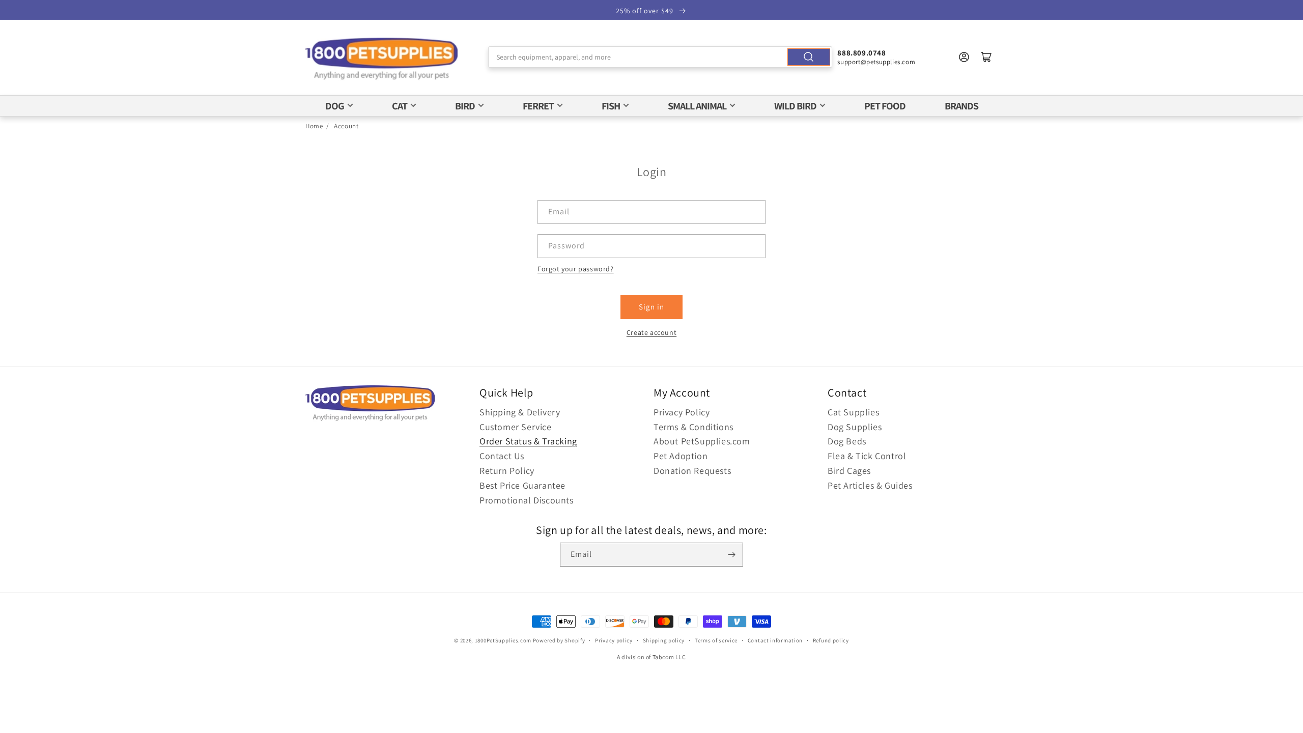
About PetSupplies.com (702, 441)
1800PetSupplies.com (503, 640)
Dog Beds (847, 441)
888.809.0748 (861, 53)
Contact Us (501, 456)
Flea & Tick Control (867, 456)
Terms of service (716, 640)
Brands (961, 105)
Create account (651, 332)
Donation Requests (692, 470)
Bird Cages (849, 470)
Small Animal (697, 105)
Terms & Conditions (693, 427)
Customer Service (515, 427)
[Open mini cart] (986, 57)
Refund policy (831, 640)
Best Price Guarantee (522, 485)
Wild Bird (795, 105)
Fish (611, 105)
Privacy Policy (682, 412)
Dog (334, 105)
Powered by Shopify (559, 640)
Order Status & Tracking (528, 441)
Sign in (651, 307)
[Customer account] (964, 57)
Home (314, 126)
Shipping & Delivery (519, 412)
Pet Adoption (680, 456)
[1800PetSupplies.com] (381, 59)
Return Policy (506, 470)
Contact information (775, 640)
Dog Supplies (855, 427)
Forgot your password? (575, 268)
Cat (399, 105)
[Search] (808, 57)
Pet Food (884, 105)
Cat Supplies (853, 412)
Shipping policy (664, 640)
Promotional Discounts (526, 500)
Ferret (538, 105)
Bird (465, 105)
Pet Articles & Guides (870, 485)
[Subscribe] (731, 555)
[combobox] (660, 57)
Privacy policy (614, 640)
